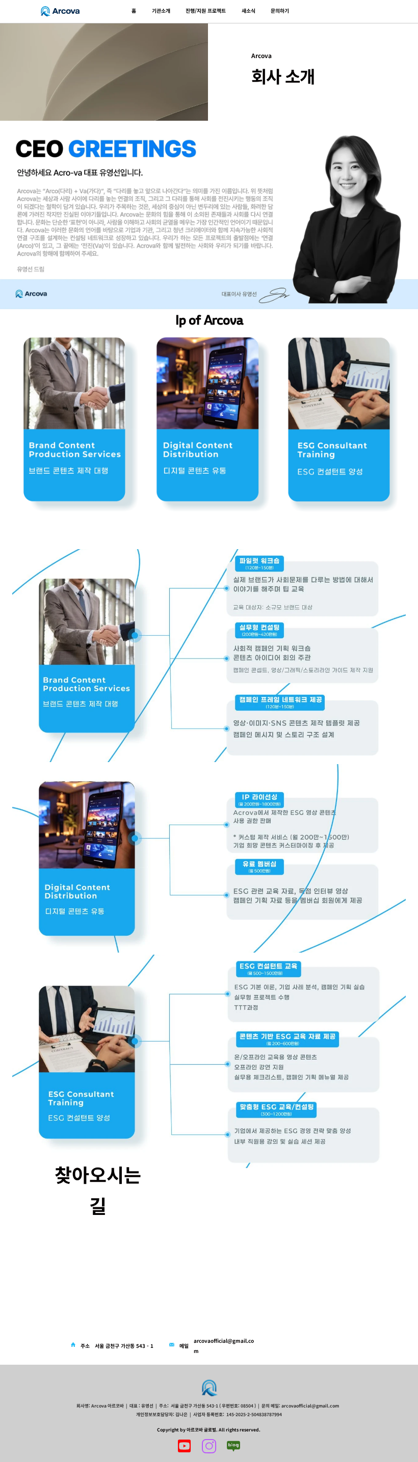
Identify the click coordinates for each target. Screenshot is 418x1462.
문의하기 (280, 10)
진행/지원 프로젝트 (206, 10)
